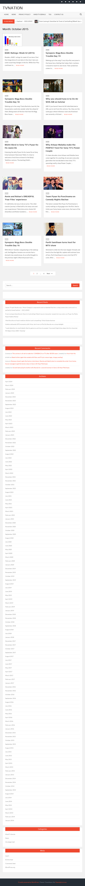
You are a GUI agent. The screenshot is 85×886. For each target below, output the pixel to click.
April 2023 (8, 423)
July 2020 (8, 542)
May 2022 (8, 465)
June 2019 (8, 591)
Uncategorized (10, 842)
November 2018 (10, 618)
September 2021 (10, 488)
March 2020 (9, 557)
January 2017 (9, 683)
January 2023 (9, 435)
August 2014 (9, 794)
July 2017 (8, 660)
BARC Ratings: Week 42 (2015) (20, 53)
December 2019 (10, 568)
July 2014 (8, 797)
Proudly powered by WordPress (28, 882)
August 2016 (9, 702)
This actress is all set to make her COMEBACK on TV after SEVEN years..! (35, 353)
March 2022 (9, 473)
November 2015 (10, 736)
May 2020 (8, 549)
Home (6, 14)
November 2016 (10, 691)
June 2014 (8, 801)
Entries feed (9, 860)
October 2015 (9, 740)
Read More (20, 65)
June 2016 (8, 710)
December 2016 (10, 687)
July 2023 (8, 412)
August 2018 (9, 629)
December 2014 (10, 778)
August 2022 (9, 454)
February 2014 (10, 817)
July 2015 (8, 752)
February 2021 (10, 515)
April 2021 (8, 507)
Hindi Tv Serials (39, 14)
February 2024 (10, 389)
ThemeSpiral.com (61, 882)
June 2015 (8, 755)
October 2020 (9, 530)
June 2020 (8, 546)
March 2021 (9, 511)
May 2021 (8, 504)
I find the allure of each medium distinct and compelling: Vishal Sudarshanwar (30, 320)
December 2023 (10, 397)
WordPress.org (10, 867)
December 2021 (10, 477)
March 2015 (9, 767)
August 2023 (9, 408)
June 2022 (8, 462)
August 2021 (9, 492)
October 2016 (9, 694)
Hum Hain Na (71, 353)
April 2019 (8, 599)
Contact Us (58, 14)
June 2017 (8, 664)
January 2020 (9, 565)
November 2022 (10, 442)
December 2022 (10, 439)
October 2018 (9, 622)
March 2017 (9, 675)
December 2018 (10, 614)
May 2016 (8, 713)
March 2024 (9, 385)
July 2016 (8, 706)
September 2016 (10, 698)
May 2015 (8, 759)
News (14, 14)
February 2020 (10, 561)
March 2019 (9, 603)
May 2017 (8, 668)
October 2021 (9, 484)
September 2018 (10, 626)
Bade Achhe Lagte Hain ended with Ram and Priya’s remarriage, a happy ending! (37, 357)
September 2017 (10, 652)
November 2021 (10, 481)
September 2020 (10, 534)
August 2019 (9, 584)
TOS (50, 14)
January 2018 (9, 637)
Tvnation (13, 7)
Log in (7, 856)
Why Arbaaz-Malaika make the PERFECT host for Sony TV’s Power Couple (63, 147)
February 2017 (10, 679)
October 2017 (9, 649)
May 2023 (8, 420)
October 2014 (9, 786)
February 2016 (10, 725)
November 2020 (10, 526)
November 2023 (10, 400)
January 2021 (9, 519)
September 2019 (10, 580)
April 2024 (8, 381)
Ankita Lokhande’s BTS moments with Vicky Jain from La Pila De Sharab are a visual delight (34, 324)
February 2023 (10, 431)
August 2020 (9, 538)
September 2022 (10, 450)
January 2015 (9, 775)
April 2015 (8, 763)
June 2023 (8, 416)
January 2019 (9, 610)
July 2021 (8, 496)
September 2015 (10, 744)
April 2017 (8, 671)
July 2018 (8, 633)
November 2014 (10, 782)
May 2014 (8, 805)
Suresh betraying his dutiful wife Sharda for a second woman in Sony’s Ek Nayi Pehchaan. (41, 367)
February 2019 (10, 607)
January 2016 (9, 729)
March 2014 (9, 813)
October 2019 (9, 576)
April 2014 (8, 809)
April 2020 (8, 553)
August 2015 (9, 748)
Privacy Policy (24, 14)
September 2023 (10, 404)
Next (48, 273)
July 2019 (8, 588)
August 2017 (9, 656)
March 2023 (9, 427)
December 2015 (10, 733)
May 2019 (8, 595)
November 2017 (10, 645)
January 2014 (9, 820)
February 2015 (10, 771)
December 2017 (10, 641)
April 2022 (8, 469)
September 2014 (10, 790)
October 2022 (9, 446)
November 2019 (10, 572)
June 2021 (8, 500)
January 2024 (9, 393)
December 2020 (10, 523)
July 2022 (8, 458)
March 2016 (9, 721)
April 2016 (8, 717)
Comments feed (10, 863)
